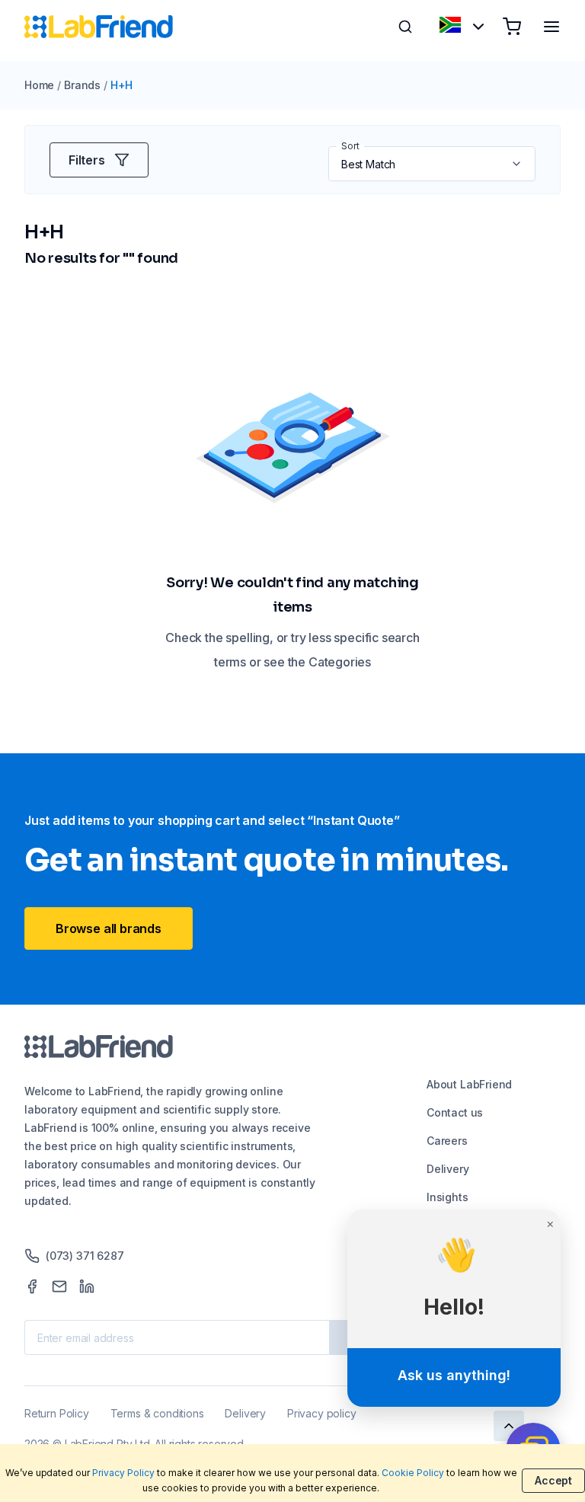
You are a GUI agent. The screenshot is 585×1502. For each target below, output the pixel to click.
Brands (82, 84)
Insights (447, 1196)
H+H (121, 84)
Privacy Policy (123, 1472)
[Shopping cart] (512, 27)
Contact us (455, 1112)
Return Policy (56, 1413)
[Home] (98, 26)
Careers (447, 1140)
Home (39, 84)
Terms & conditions (157, 1413)
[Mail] (59, 1286)
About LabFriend (469, 1084)
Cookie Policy (412, 1472)
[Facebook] (32, 1286)
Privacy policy (321, 1413)
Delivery (448, 1168)
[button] (518, 164)
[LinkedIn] (86, 1286)
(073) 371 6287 (84, 1255)
